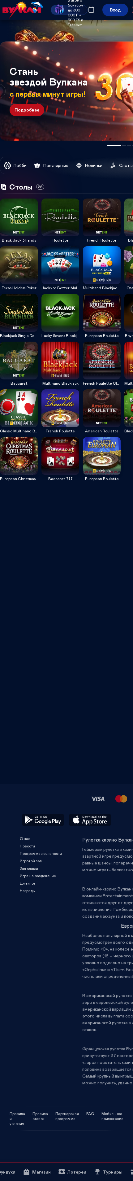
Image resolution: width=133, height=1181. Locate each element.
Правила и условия (17, 1113)
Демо (9, 198)
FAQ (90, 1113)
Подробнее (27, 110)
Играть (19, 234)
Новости (27, 845)
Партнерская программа (67, 1113)
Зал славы (29, 868)
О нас (25, 838)
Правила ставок (40, 1113)
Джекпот (27, 883)
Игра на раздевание (38, 875)
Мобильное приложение (112, 1113)
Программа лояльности (41, 853)
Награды (28, 890)
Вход (115, 10)
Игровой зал (31, 860)
